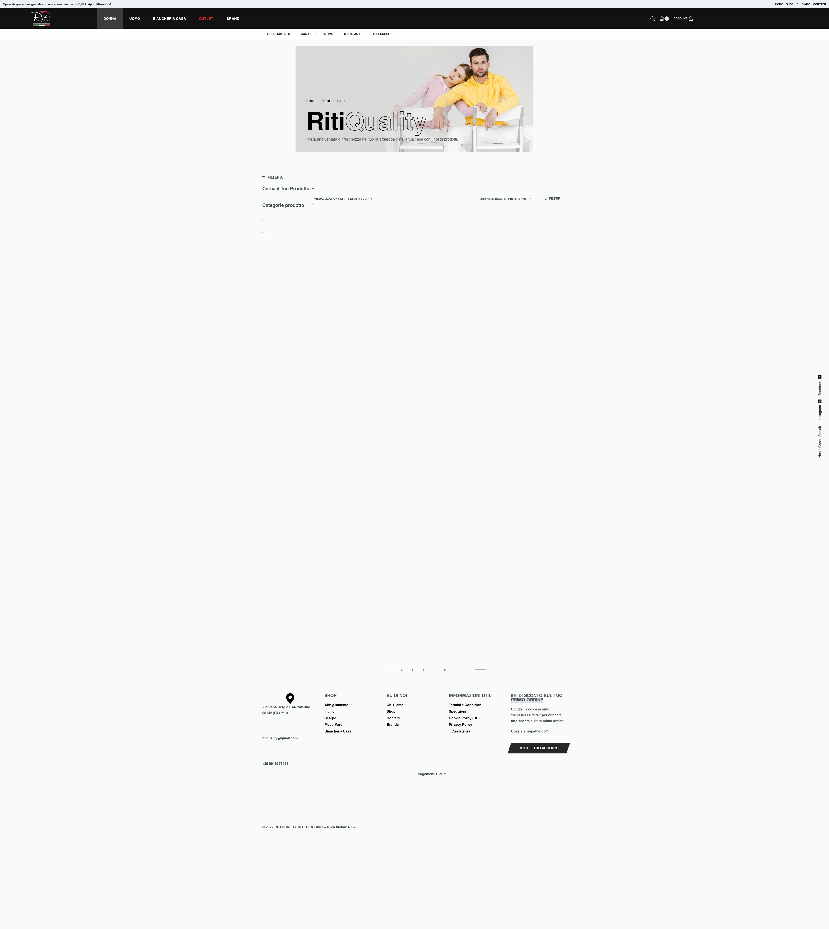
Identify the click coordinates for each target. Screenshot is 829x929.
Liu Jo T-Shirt (455, 639)
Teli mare (452, 297)
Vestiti (387, 297)
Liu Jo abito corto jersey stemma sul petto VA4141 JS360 (404, 641)
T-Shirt (324, 297)
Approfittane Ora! (99, 4)
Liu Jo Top (516, 639)
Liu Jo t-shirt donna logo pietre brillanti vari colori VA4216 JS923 (341, 305)
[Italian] (707, 18)
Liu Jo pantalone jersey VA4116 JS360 (341, 417)
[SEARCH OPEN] (652, 18)
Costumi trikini (393, 409)
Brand (326, 100)
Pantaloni (327, 409)
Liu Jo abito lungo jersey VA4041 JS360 (531, 417)
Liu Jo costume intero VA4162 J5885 (403, 417)
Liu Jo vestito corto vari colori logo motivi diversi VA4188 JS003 (342, 529)
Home (310, 100)
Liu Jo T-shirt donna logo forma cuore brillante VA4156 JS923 (466, 529)
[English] (702, 18)
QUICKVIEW (352, 286)
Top (511, 633)
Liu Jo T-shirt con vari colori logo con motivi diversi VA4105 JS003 (531, 529)
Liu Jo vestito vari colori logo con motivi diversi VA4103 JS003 (404, 305)
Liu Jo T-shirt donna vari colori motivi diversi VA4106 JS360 (403, 529)
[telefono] (290, 755)
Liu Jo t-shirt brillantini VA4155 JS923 (339, 641)
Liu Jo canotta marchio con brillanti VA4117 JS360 (464, 417)
